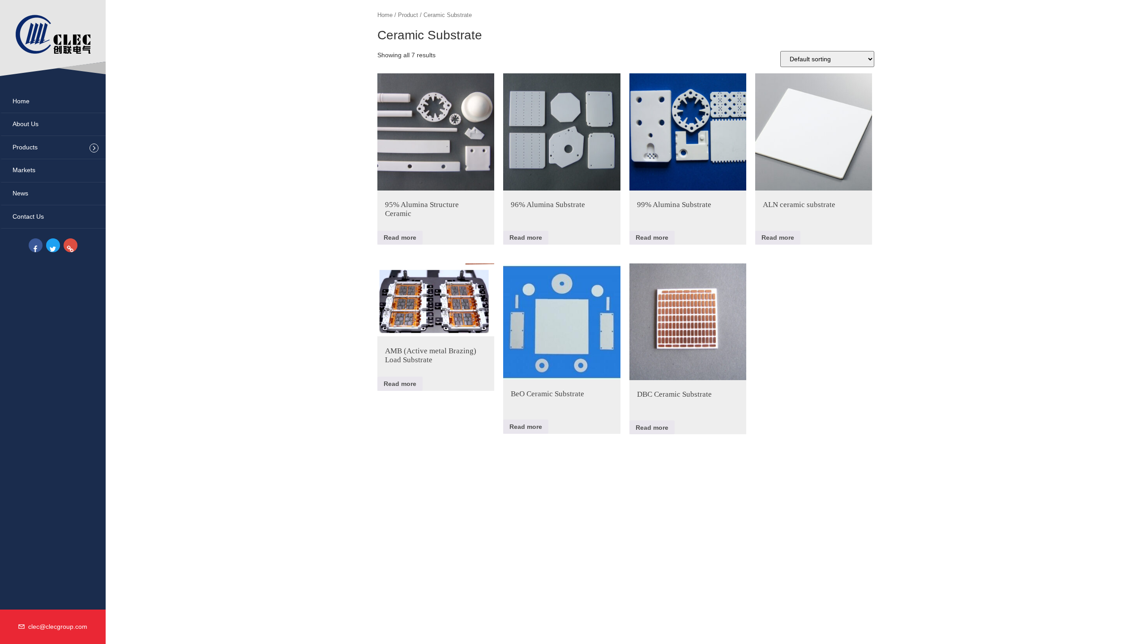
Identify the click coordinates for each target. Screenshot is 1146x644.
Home (21, 101)
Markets (24, 170)
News (20, 193)
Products (25, 147)
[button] (94, 148)
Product (408, 15)
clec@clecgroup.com (56, 626)
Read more (400, 237)
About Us (25, 123)
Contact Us (28, 216)
